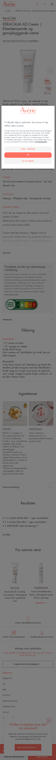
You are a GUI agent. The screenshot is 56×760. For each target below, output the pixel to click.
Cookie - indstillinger (28, 149)
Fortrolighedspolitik (41, 142)
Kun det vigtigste (28, 161)
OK (28, 155)
